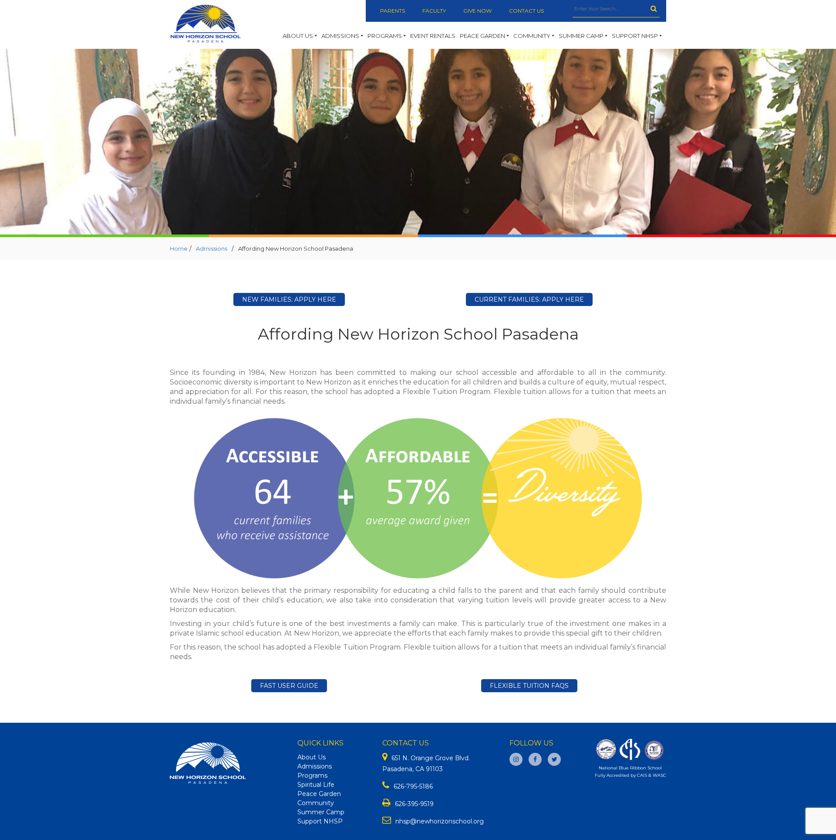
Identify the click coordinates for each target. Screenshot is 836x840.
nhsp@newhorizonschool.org (439, 821)
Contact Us (526, 10)
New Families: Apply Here (289, 299)
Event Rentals (432, 35)
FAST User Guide (289, 686)
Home (179, 248)
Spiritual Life (315, 785)
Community (531, 35)
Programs (384, 35)
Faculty (434, 10)
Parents (392, 10)
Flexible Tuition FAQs (529, 686)
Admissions (340, 35)
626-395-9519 (414, 804)
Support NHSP (635, 35)
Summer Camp (581, 35)
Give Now (477, 10)
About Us (298, 35)
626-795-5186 (413, 786)
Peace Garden (482, 35)
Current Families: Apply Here (529, 299)
